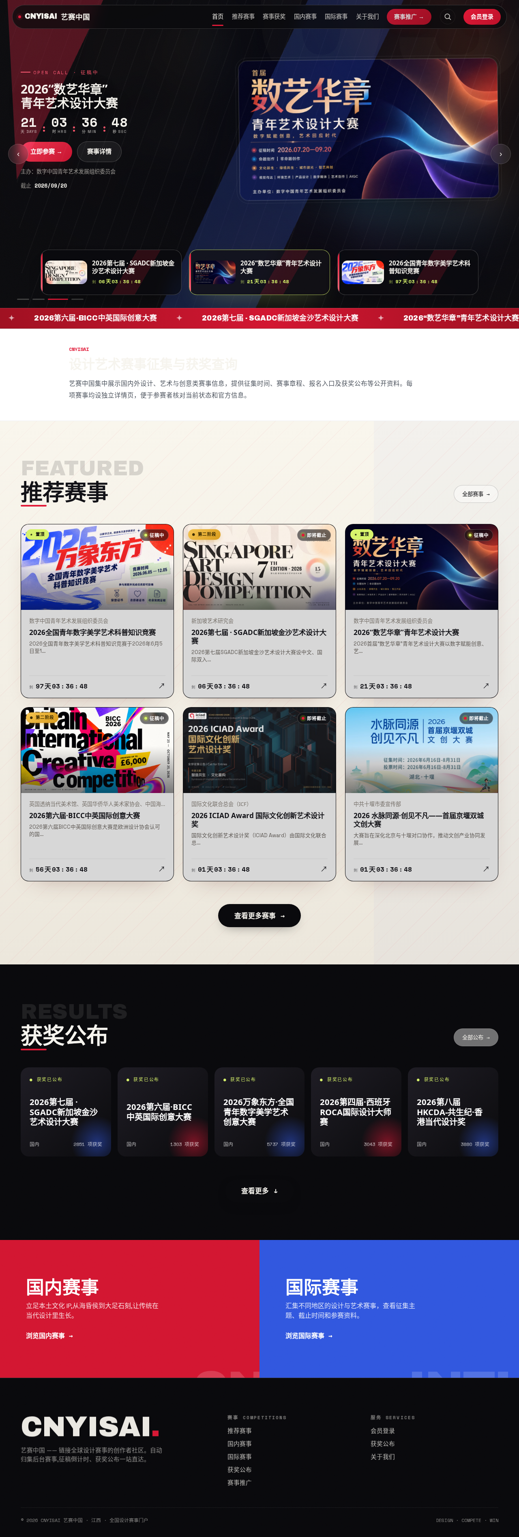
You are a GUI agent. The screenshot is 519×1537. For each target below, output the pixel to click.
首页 (217, 16)
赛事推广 (239, 1482)
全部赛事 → (476, 494)
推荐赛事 (243, 16)
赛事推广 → (409, 16)
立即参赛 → (46, 151)
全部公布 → (476, 1037)
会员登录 (482, 16)
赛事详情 (99, 151)
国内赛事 (305, 16)
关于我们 (367, 16)
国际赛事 (336, 16)
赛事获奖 (274, 16)
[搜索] (447, 16)
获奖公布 (239, 1469)
